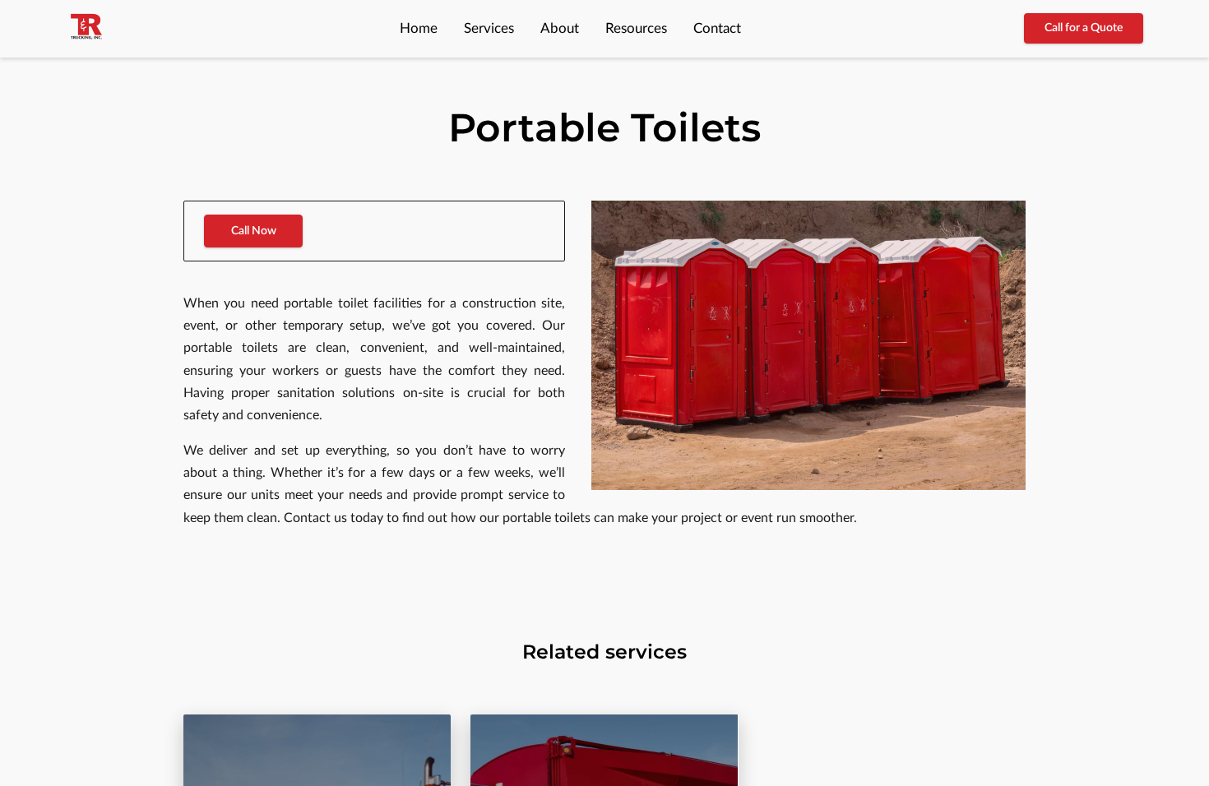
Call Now (253, 231)
